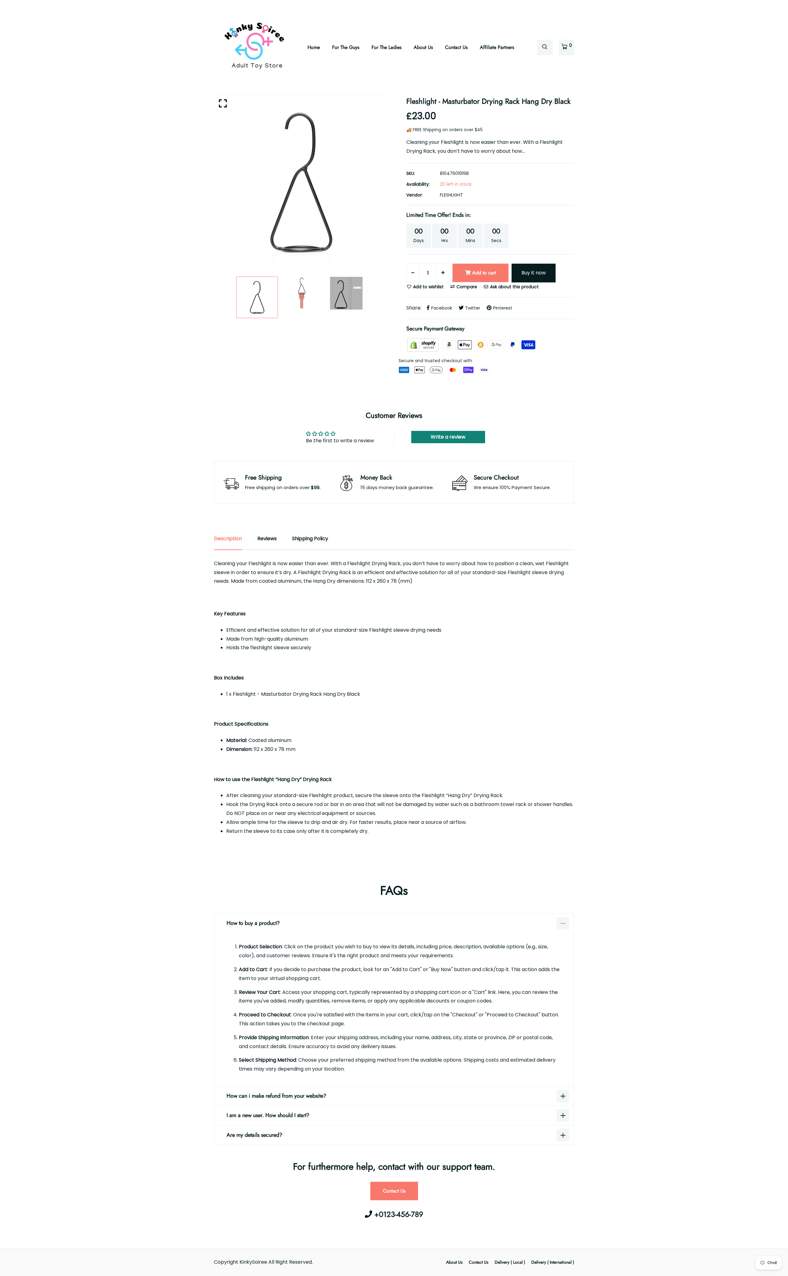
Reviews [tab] (267, 538)
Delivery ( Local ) (510, 1262)
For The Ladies (386, 47)
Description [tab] (228, 538)
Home (314, 47)
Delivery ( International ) (552, 1262)
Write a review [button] (448, 436)
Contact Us (456, 47)
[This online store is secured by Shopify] (423, 344)
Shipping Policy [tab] (310, 538)
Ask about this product (514, 287)
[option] (301, 182)
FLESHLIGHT (451, 195)
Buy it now (533, 272)
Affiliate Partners (497, 47)
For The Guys (345, 47)
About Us (423, 47)
